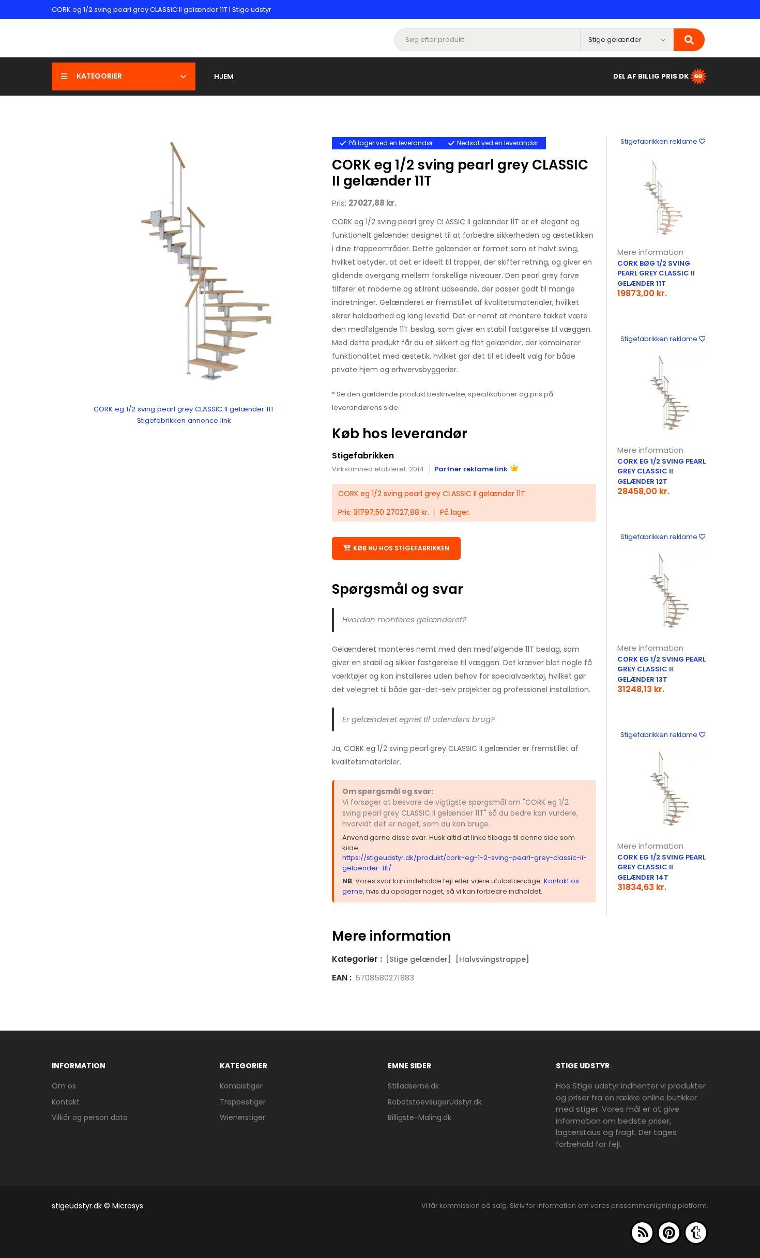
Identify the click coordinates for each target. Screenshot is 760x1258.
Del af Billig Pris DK (651, 76)
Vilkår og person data (90, 1117)
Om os (64, 1086)
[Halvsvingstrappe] (492, 959)
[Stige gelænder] (418, 959)
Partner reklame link (471, 469)
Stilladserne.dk (413, 1086)
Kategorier (99, 76)
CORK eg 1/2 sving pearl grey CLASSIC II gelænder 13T (661, 669)
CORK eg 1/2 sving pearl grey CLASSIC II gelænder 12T (661, 471)
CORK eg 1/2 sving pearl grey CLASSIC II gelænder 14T (661, 867)
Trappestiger (243, 1102)
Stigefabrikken (363, 456)
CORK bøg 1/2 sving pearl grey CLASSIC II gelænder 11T (656, 273)
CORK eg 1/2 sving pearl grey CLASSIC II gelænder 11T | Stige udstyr (161, 9)
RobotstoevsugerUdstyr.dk (435, 1102)
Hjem (224, 76)
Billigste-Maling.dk (419, 1117)
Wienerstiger (242, 1117)
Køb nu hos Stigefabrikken (401, 548)
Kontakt (66, 1102)
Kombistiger (241, 1086)
